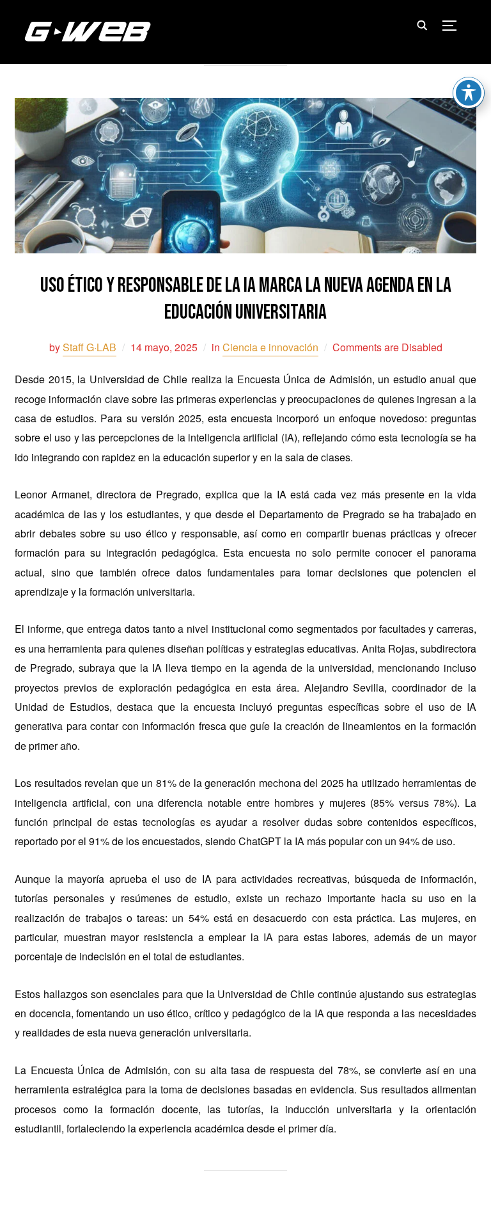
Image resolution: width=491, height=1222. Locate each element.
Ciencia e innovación (270, 347)
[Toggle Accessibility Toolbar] (468, 92)
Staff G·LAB (89, 347)
